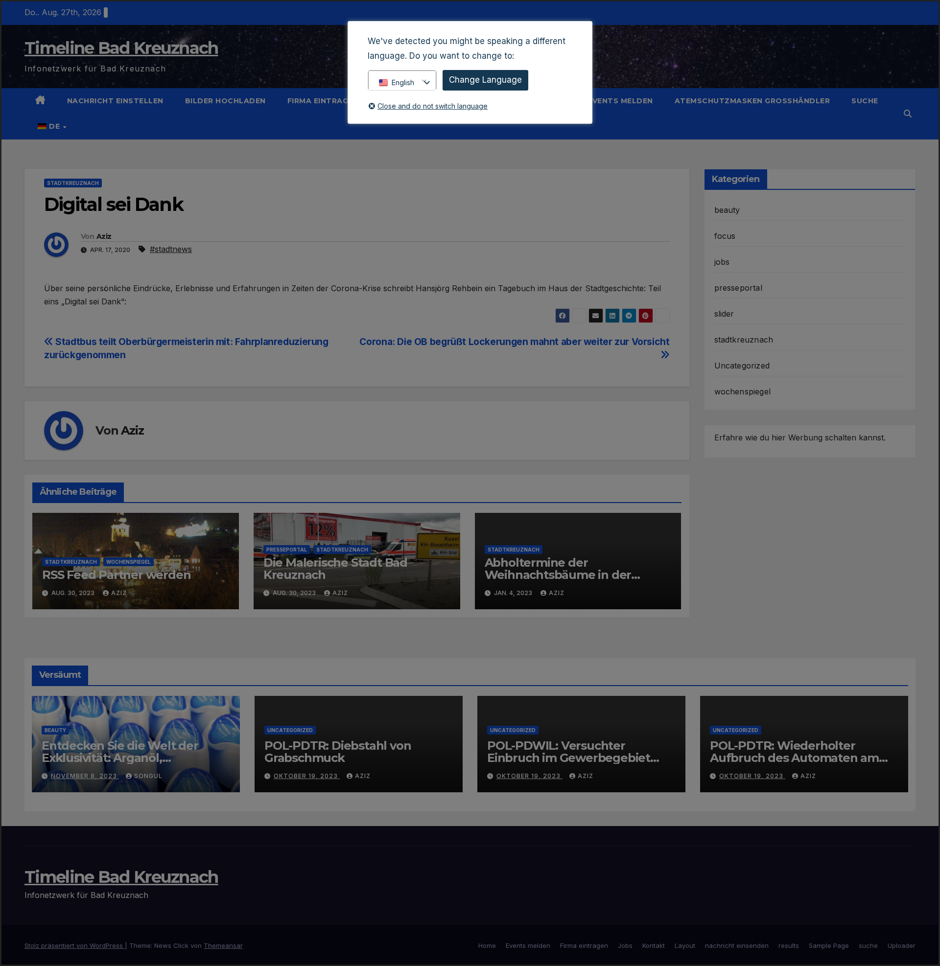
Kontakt (653, 945)
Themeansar (223, 945)
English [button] (403, 82)
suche (864, 100)
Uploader (902, 945)
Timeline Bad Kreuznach (121, 48)
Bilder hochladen (225, 100)
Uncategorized (742, 365)
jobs (722, 262)
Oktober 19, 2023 (307, 776)
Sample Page (829, 945)
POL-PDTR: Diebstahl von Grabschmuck (337, 751)
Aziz (103, 236)
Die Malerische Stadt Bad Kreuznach (335, 568)
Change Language (485, 80)
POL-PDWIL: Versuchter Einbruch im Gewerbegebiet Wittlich (568, 757)
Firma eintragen (324, 100)
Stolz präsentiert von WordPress (74, 945)
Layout (685, 945)
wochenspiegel (128, 562)
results (788, 945)
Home (487, 945)
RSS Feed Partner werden (116, 575)
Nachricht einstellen (115, 100)
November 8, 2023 (85, 776)
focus (725, 236)
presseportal (286, 549)
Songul (148, 776)
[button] (908, 113)
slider (724, 314)
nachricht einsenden (737, 945)
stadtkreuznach (73, 183)
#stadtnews (171, 249)
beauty (727, 210)
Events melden (620, 100)
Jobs (625, 945)
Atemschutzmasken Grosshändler (752, 100)
